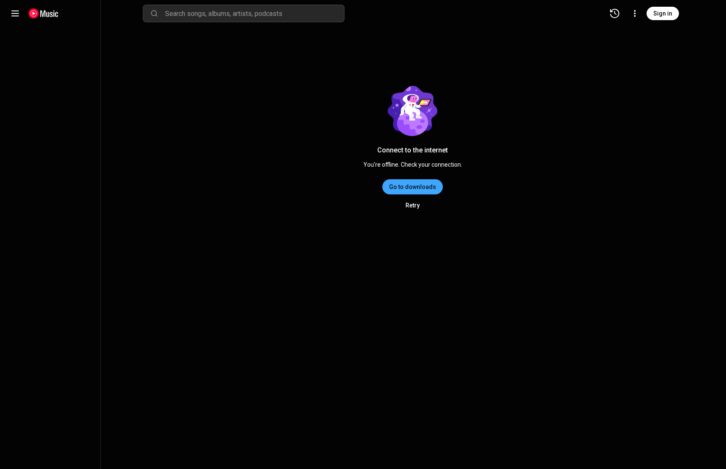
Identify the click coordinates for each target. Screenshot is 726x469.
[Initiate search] (154, 13)
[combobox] (254, 13)
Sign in (662, 13)
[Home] (43, 13)
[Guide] (15, 13)
